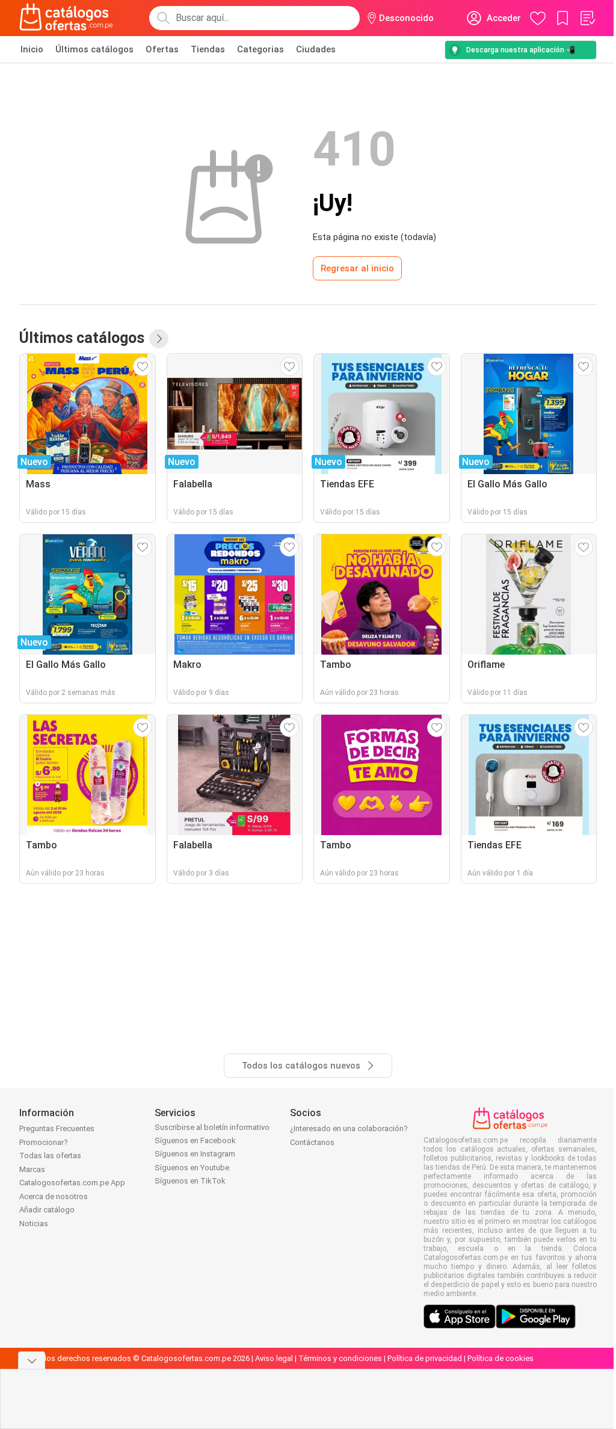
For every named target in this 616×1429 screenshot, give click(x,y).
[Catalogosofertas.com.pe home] (66, 18)
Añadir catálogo (47, 1209)
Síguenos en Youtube (192, 1167)
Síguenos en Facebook (195, 1140)
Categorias (260, 49)
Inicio (31, 49)
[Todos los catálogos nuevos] (158, 338)
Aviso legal (274, 1358)
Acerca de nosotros (53, 1196)
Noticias (33, 1223)
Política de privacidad (424, 1358)
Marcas (32, 1169)
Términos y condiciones (340, 1358)
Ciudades (316, 49)
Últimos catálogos (94, 49)
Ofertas (162, 49)
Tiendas (208, 49)
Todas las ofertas (50, 1155)
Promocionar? (43, 1142)
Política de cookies (500, 1358)
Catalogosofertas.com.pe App (72, 1182)
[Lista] (587, 18)
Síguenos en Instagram (195, 1153)
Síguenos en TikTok (190, 1180)
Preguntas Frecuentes (56, 1128)
